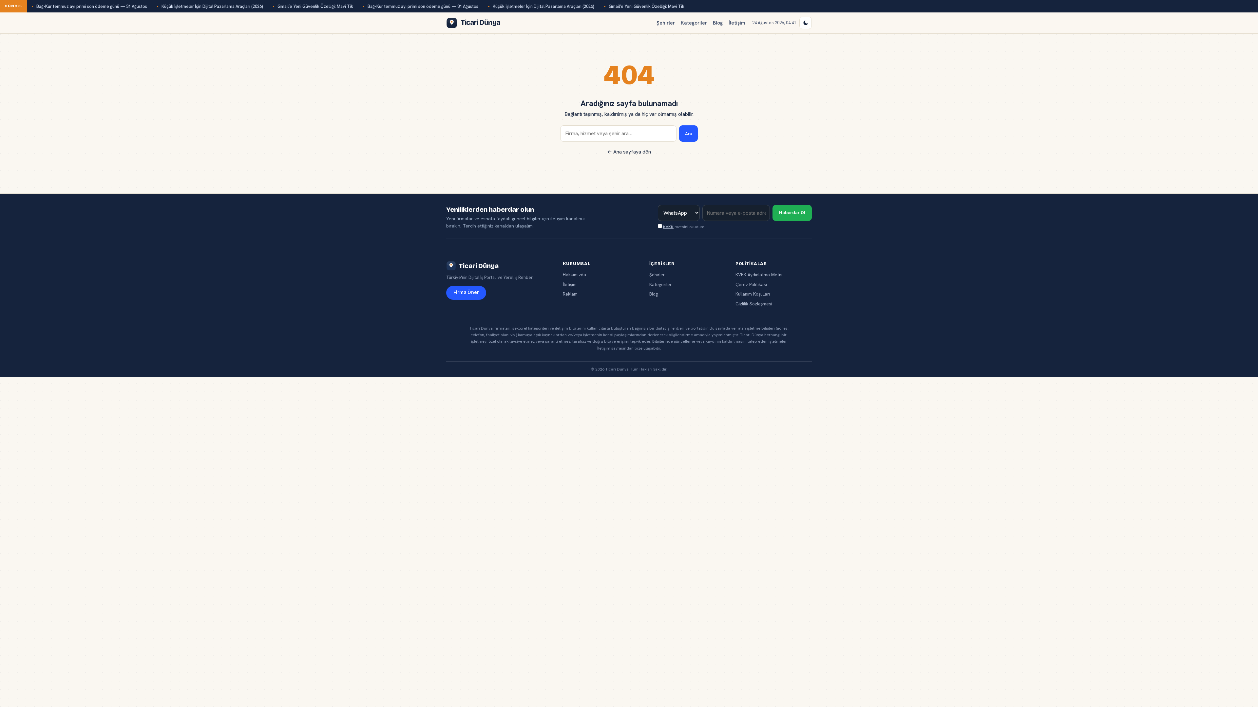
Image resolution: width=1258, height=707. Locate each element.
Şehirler (666, 23)
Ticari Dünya (479, 266)
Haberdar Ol (792, 212)
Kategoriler (694, 23)
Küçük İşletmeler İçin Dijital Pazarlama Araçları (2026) (212, 6)
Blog (718, 23)
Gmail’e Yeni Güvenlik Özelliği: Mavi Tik (315, 6)
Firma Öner (466, 292)
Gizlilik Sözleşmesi (753, 304)
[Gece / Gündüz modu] (805, 23)
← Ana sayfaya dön (629, 151)
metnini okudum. (684, 226)
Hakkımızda (574, 275)
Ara (688, 133)
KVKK (668, 226)
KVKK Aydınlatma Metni (758, 275)
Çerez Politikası (751, 284)
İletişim (737, 23)
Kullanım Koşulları (752, 294)
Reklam (570, 294)
